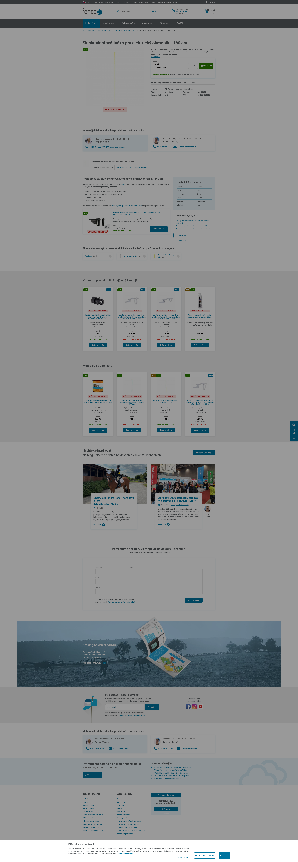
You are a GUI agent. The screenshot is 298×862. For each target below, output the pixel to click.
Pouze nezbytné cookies (204, 855)
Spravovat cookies (182, 857)
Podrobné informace (125, 853)
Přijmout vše (224, 855)
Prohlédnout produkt (149, 84)
